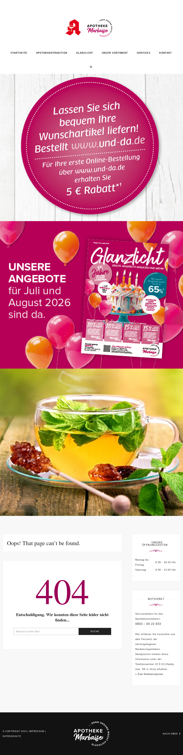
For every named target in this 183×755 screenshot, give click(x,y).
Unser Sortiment (115, 53)
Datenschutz (12, 736)
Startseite (19, 53)
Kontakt (165, 53)
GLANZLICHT (84, 53)
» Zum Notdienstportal (149, 674)
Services (143, 53)
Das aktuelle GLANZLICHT (91, 353)
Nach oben (170, 734)
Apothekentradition (51, 53)
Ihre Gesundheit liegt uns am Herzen (91, 500)
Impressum (36, 731)
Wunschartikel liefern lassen (91, 206)
